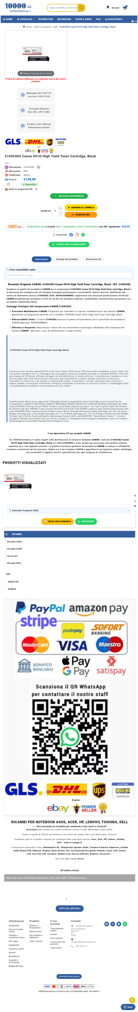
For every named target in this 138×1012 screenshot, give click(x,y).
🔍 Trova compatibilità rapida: (21, 269)
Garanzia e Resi (16, 949)
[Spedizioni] (36, 146)
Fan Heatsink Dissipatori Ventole (88, 850)
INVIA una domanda (57, 521)
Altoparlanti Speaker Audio (75, 847)
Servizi (12, 953)
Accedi (53, 934)
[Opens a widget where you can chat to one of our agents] (128, 1007)
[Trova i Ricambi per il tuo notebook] (118, 924)
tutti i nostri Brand (74, 859)
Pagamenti (14, 945)
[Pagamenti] (69, 986)
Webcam (37, 850)
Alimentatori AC (51, 847)
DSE (8, 574)
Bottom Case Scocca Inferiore (73, 854)
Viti (68, 850)
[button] (69, 898)
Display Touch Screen (54, 850)
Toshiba (120, 839)
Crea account (56, 938)
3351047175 (81, 946)
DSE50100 (13, 582)
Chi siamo (13, 941)
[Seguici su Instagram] (112, 924)
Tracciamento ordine (57, 929)
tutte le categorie (73, 842)
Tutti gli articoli (69, 908)
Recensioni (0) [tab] (93, 259)
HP (105, 839)
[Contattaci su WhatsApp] (125, 924)
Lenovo (111, 839)
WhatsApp (88, 521)
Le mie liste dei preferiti (57, 943)
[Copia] (38, 167)
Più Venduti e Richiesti (36, 936)
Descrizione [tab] (41, 259)
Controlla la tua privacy (69, 976)
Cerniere (51, 854)
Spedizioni (14, 926)
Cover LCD (111, 850)
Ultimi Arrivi (36, 931)
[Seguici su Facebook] (106, 924)
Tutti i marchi (36, 941)
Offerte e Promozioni (35, 927)
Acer (100, 839)
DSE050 (12, 589)
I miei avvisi (56, 948)
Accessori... (106, 854)
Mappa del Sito (16, 966)
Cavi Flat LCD (39, 854)
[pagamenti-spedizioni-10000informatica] (69, 707)
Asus (93, 839)
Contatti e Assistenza (14, 961)
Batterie (94, 854)
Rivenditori (14, 956)
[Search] (81, 7)
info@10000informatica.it (83, 942)
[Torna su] (132, 1000)
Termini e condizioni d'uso (17, 936)
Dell (59, 842)
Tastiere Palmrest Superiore (104, 847)
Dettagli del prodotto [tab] (67, 259)
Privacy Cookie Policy (16, 930)
